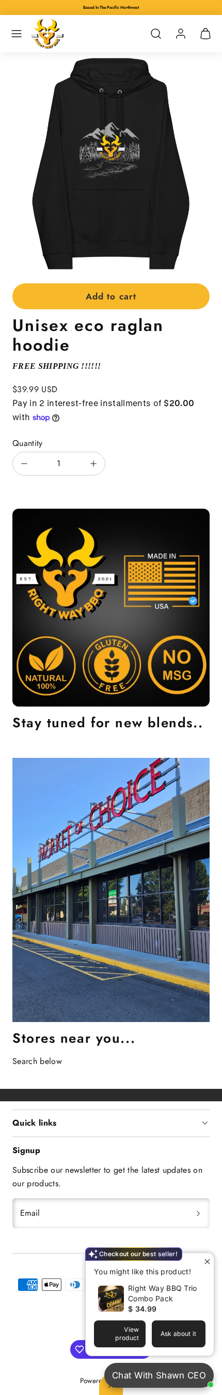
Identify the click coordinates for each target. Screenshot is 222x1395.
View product (127, 1334)
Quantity (27, 443)
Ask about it (179, 1334)
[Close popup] (205, 1262)
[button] (16, 33)
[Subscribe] (198, 1213)
